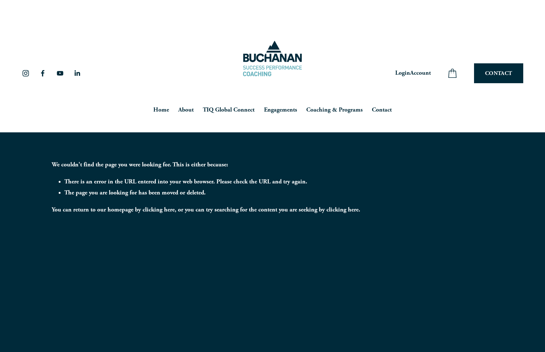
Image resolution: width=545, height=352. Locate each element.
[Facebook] (43, 73)
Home (161, 109)
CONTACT (498, 73)
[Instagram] (26, 73)
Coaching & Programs (334, 109)
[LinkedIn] (77, 73)
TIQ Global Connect (229, 109)
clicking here (159, 209)
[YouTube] (60, 73)
